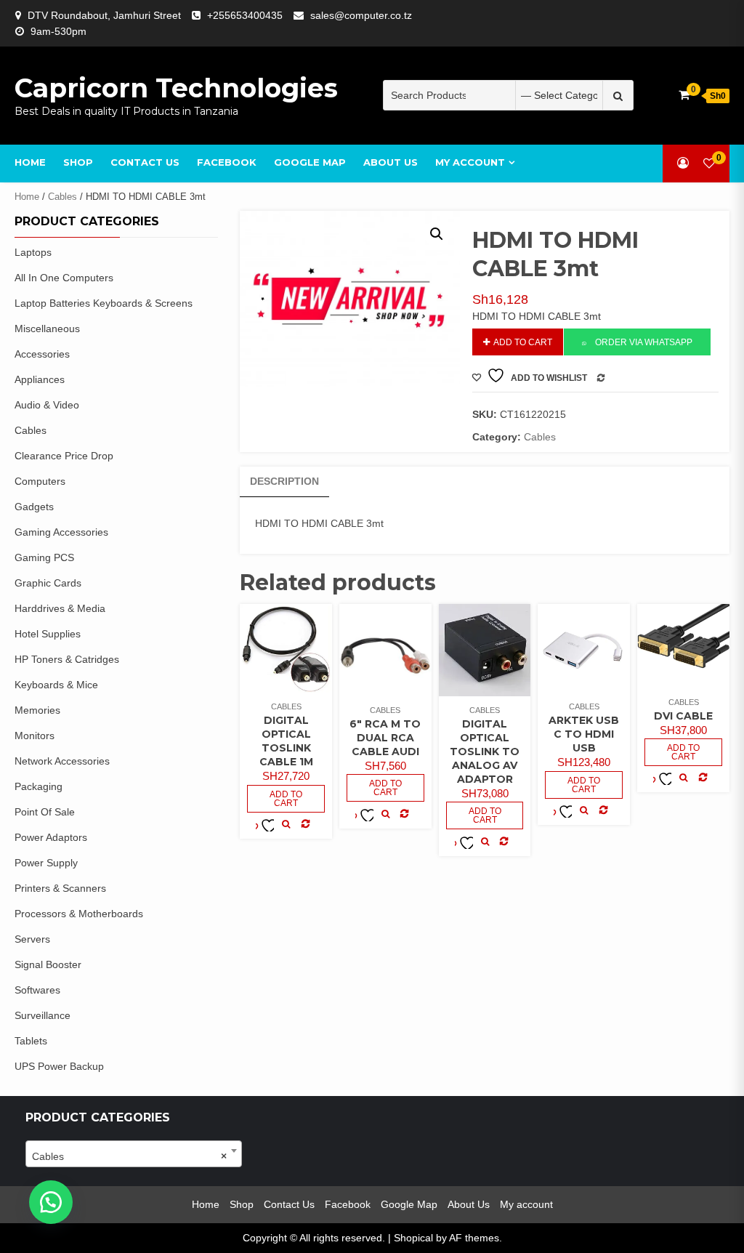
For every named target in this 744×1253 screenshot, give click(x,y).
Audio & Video (47, 405)
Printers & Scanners (60, 888)
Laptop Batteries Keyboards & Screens (104, 303)
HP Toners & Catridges (67, 659)
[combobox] (133, 1153)
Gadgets (34, 506)
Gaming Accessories (61, 532)
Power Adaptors (51, 837)
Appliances (40, 379)
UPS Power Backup (59, 1066)
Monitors (34, 735)
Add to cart (522, 342)
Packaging (38, 786)
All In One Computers (64, 277)
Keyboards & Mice (56, 684)
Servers (32, 939)
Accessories (42, 354)
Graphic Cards (48, 583)
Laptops (33, 252)
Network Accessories (62, 761)
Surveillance (42, 1015)
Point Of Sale (45, 812)
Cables (62, 196)
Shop (78, 162)
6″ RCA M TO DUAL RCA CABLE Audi (385, 737)
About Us (390, 162)
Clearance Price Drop (64, 456)
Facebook (226, 162)
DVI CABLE (683, 715)
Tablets (31, 1041)
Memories (37, 710)
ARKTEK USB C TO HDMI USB (584, 734)
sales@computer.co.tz (361, 15)
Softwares (37, 990)
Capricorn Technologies (176, 88)
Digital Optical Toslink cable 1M (286, 741)
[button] (437, 234)
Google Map (310, 162)
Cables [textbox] (129, 1156)
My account (470, 162)
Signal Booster (48, 964)
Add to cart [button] (286, 798)
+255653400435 (245, 15)
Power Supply (46, 863)
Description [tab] (284, 481)
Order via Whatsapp (643, 342)
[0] (709, 163)
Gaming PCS (44, 557)
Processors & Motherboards (79, 913)
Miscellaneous (47, 328)
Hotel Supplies (48, 634)
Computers (40, 481)
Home (30, 162)
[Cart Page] (684, 95)
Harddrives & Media (60, 608)
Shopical (413, 1238)
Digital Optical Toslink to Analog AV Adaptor (484, 751)
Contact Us (144, 162)
